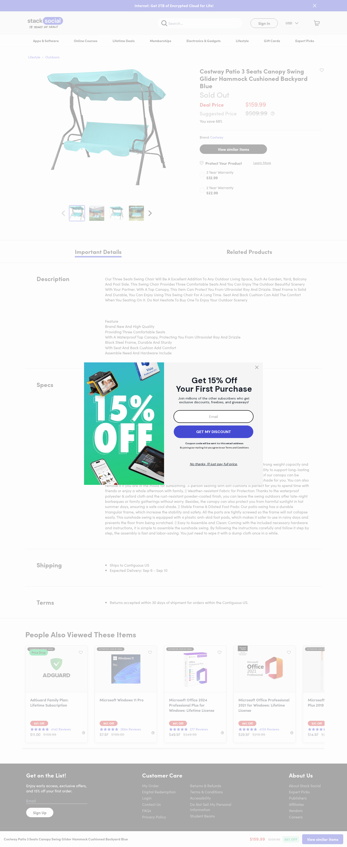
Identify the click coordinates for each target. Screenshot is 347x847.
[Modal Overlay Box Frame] (173, 423)
